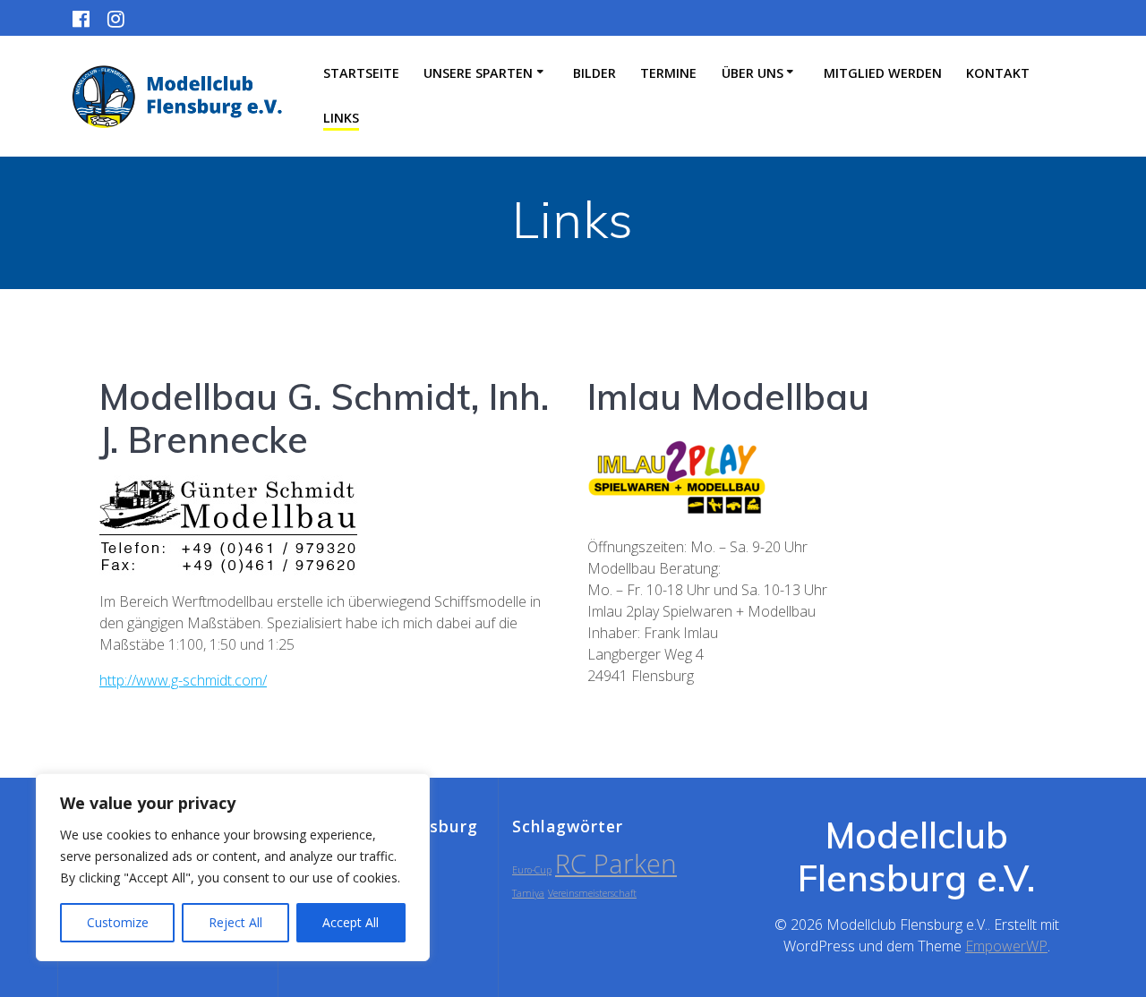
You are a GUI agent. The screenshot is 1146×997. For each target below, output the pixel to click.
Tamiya (528, 893)
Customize (118, 922)
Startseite (361, 72)
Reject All (235, 922)
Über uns (752, 72)
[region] (233, 867)
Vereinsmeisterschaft (592, 893)
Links (341, 117)
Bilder (594, 72)
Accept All (350, 922)
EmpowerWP (1006, 946)
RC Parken (616, 864)
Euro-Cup (532, 870)
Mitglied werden (883, 72)
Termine (668, 72)
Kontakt (998, 72)
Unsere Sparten (478, 72)
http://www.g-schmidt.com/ (183, 680)
